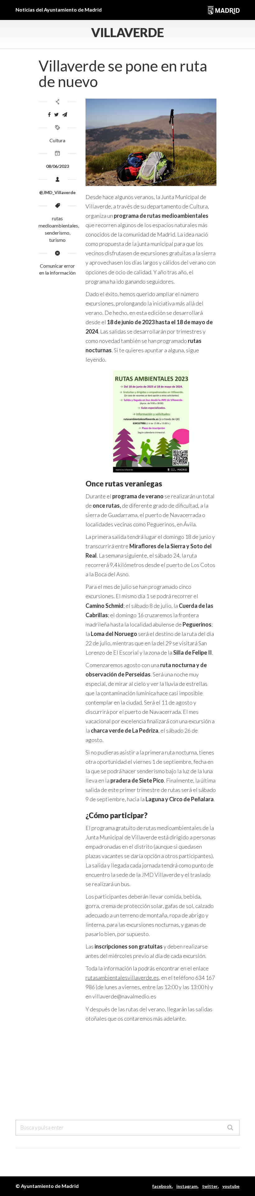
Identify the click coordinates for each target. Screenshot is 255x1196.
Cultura (57, 140)
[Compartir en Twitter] (56, 114)
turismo (57, 240)
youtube (230, 1186)
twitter (210, 1186)
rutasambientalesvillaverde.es (122, 977)
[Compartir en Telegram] (64, 114)
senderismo (57, 233)
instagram (186, 1186)
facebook (162, 1186)
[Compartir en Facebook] (49, 114)
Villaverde (127, 32)
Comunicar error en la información (57, 269)
